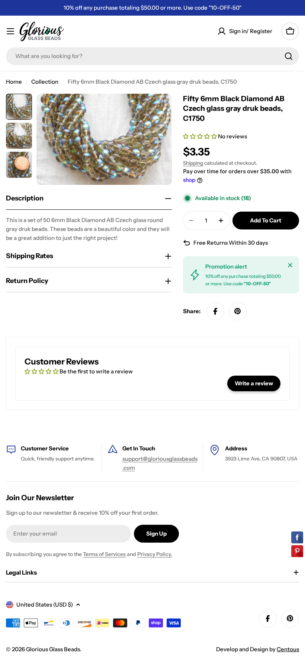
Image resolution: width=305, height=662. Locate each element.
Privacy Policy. (154, 554)
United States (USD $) (44, 604)
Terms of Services (104, 554)
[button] (200, 136)
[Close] (290, 265)
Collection (44, 81)
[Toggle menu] (10, 31)
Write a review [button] (254, 383)
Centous (288, 649)
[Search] (288, 56)
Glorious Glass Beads (53, 649)
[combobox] (152, 56)
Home (14, 81)
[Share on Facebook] (215, 311)
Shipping (193, 163)
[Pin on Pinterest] (238, 311)
